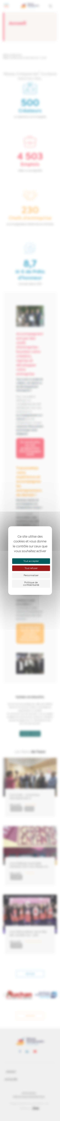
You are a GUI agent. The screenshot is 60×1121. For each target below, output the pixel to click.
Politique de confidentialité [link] (31, 583)
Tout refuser (31, 568)
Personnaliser (31, 575)
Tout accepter (31, 561)
